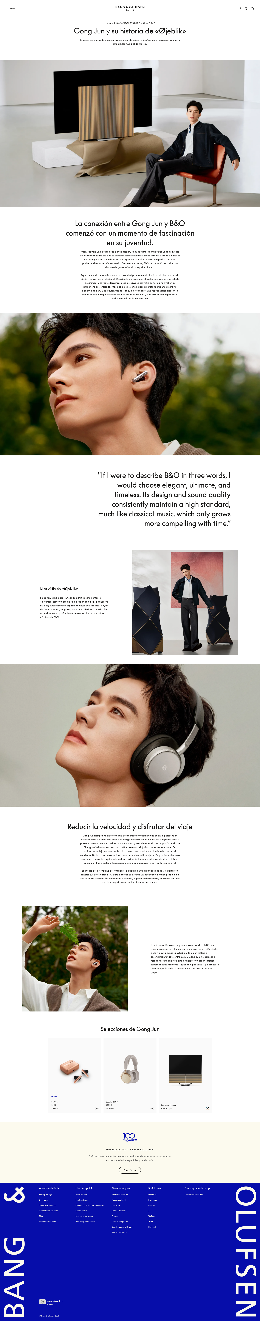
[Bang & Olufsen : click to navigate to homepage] (130, 9)
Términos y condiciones (85, 1221)
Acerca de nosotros (120, 1194)
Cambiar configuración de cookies (90, 1205)
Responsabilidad (119, 1200)
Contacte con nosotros (48, 1211)
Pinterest (152, 1227)
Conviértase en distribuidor (123, 1227)
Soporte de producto (47, 1205)
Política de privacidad (84, 1216)
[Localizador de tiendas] (246, 8)
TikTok (150, 1221)
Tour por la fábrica (119, 1232)
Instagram (152, 1200)
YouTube (151, 1216)
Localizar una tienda (47, 1221)
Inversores (116, 1205)
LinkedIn (151, 1205)
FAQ (41, 1216)
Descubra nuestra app (194, 1194)
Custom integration (120, 1221)
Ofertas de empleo (120, 1211)
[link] (240, 8)
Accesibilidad (81, 1194)
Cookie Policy (81, 1211)
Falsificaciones (82, 1200)
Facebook (152, 1194)
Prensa (115, 1216)
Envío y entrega (45, 1194)
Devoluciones (44, 1200)
